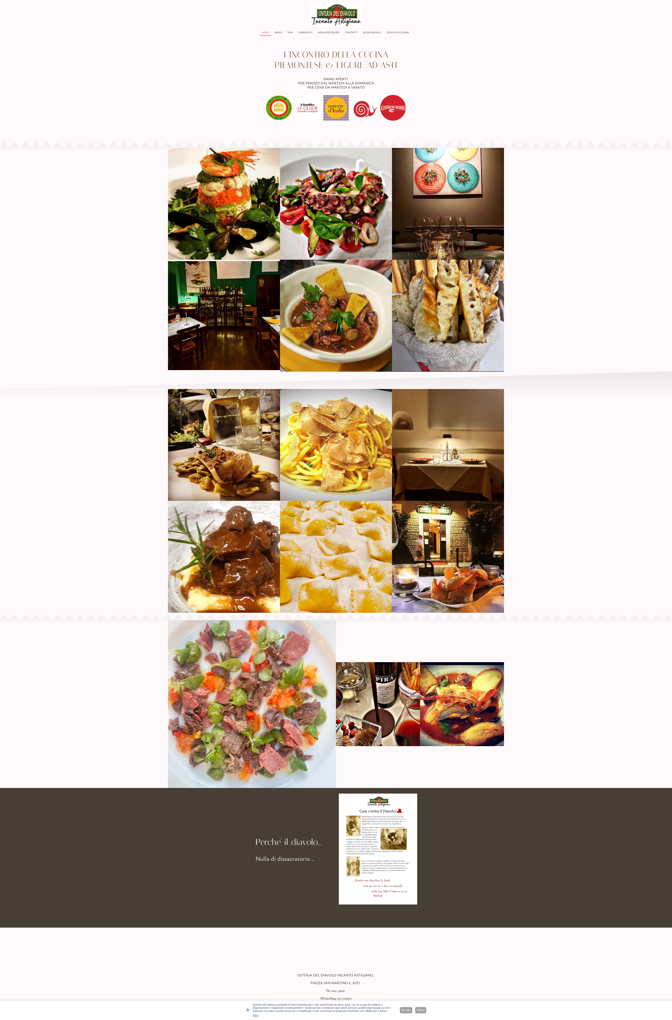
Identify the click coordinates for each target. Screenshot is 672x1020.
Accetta (406, 1010)
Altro (255, 1015)
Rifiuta (421, 1010)
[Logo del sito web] (336, 14)
